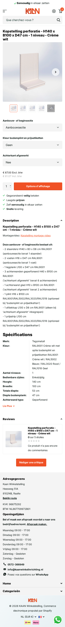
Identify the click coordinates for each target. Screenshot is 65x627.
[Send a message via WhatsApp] (57, 619)
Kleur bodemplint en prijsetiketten (23, 137)
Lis (7, 405)
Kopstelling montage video (36, 235)
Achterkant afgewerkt (16, 155)
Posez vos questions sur (28, 574)
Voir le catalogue (5, 11)
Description (11, 220)
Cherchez (58, 20)
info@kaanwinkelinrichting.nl (25, 569)
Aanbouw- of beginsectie (18, 120)
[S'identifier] (54, 11)
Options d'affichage (38, 186)
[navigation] (13, 108)
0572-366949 (16, 564)
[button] (11, 183)
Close (32, 583)
